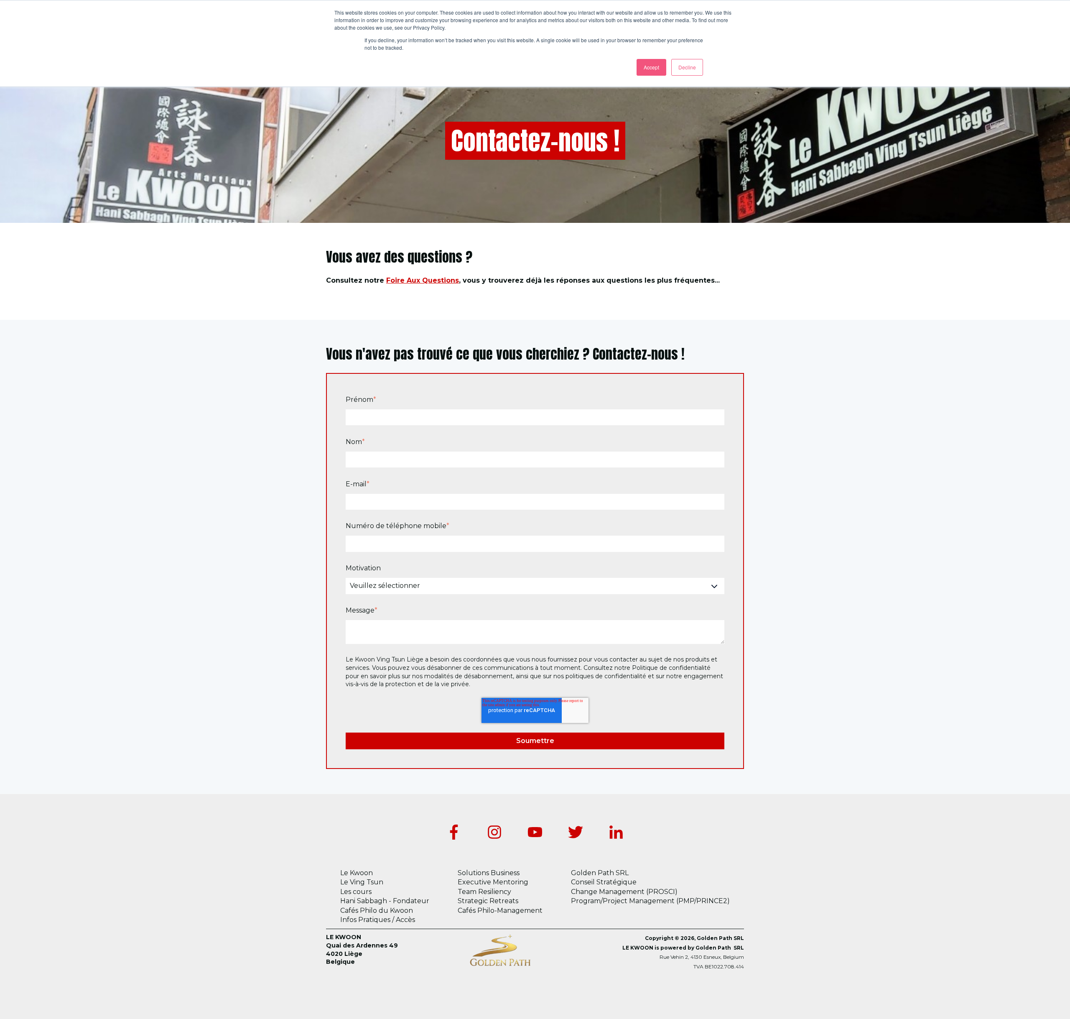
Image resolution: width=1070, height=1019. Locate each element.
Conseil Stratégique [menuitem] (604, 882)
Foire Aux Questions (422, 280)
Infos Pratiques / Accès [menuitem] (377, 920)
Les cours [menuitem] (356, 892)
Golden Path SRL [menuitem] (600, 873)
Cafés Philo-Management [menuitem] (500, 910)
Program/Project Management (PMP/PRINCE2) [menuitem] (650, 901)
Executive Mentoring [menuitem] (493, 882)
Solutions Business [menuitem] (489, 873)
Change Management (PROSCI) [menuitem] (624, 892)
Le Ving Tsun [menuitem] (361, 882)
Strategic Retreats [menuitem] (488, 901)
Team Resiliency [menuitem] (484, 892)
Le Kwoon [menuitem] (356, 873)
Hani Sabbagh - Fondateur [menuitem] (384, 901)
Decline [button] (687, 67)
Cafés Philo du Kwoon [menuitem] (376, 910)
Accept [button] (651, 67)
